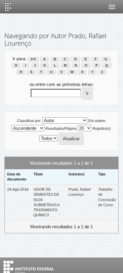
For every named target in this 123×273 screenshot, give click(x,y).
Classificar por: (29, 121)
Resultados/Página (60, 129)
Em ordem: (97, 121)
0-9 (33, 59)
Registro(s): (102, 129)
